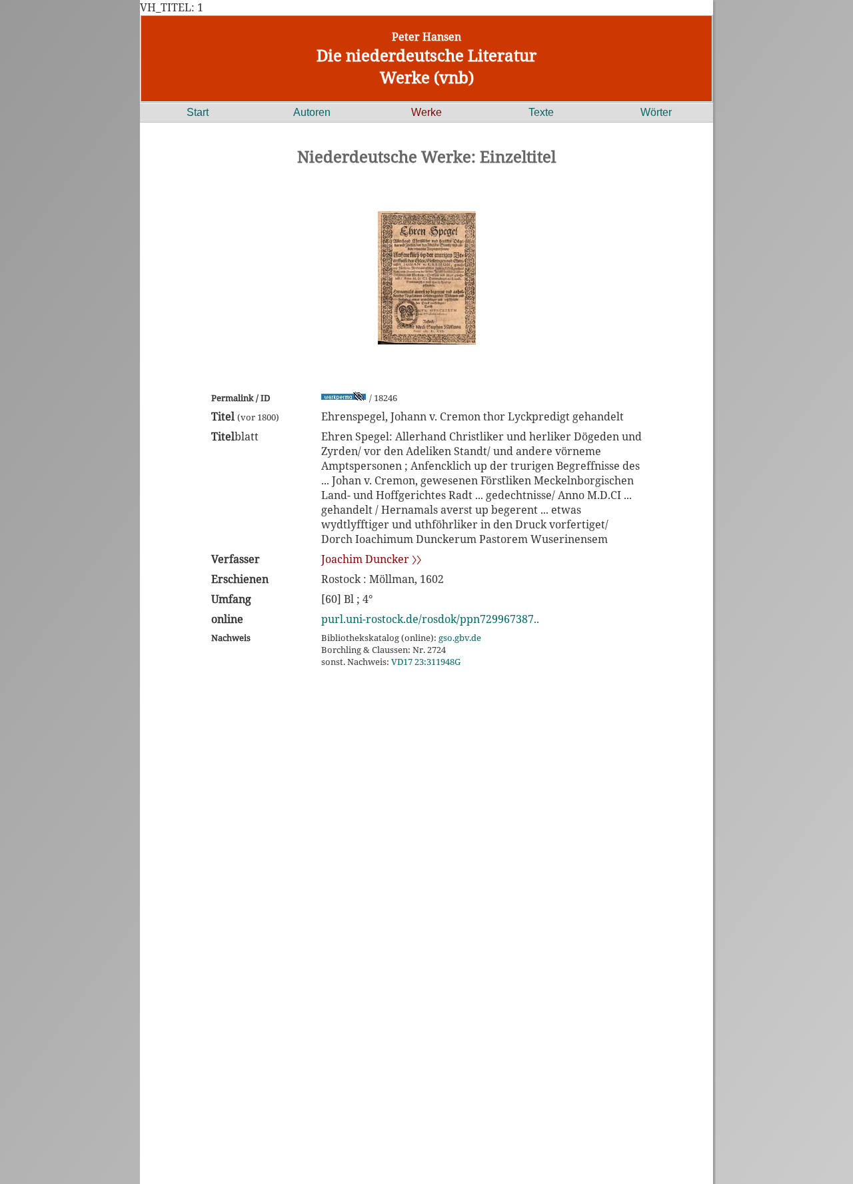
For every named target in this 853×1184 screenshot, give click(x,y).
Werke (426, 112)
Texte (541, 112)
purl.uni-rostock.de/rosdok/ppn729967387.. (430, 619)
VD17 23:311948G (425, 662)
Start (198, 112)
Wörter (656, 112)
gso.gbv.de (459, 638)
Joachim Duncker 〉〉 (371, 559)
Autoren (312, 112)
